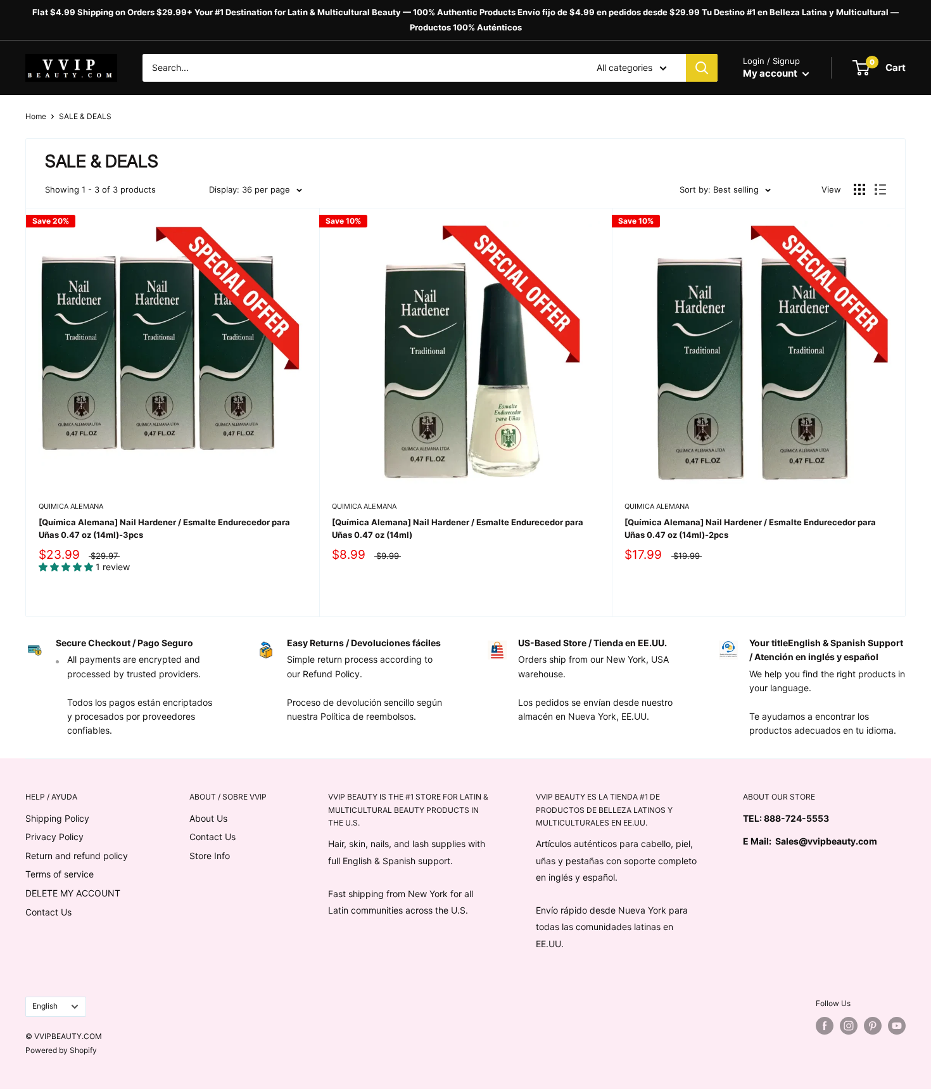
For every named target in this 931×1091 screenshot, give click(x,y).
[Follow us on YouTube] (897, 1026)
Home (35, 116)
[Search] (702, 68)
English (45, 1006)
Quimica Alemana (71, 506)
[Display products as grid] (859, 189)
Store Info (209, 855)
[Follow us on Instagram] (849, 1026)
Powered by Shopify (61, 1050)
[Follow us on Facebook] (824, 1026)
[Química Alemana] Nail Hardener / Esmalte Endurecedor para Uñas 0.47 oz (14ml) (457, 528)
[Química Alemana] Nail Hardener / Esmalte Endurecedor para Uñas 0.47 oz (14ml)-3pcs (164, 528)
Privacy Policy (54, 836)
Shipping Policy (57, 818)
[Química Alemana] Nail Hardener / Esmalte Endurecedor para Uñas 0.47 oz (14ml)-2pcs (750, 528)
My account (771, 73)
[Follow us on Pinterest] (873, 1026)
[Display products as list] (880, 189)
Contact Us (48, 912)
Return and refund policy (76, 855)
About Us (208, 818)
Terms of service (59, 874)
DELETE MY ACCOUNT (72, 893)
